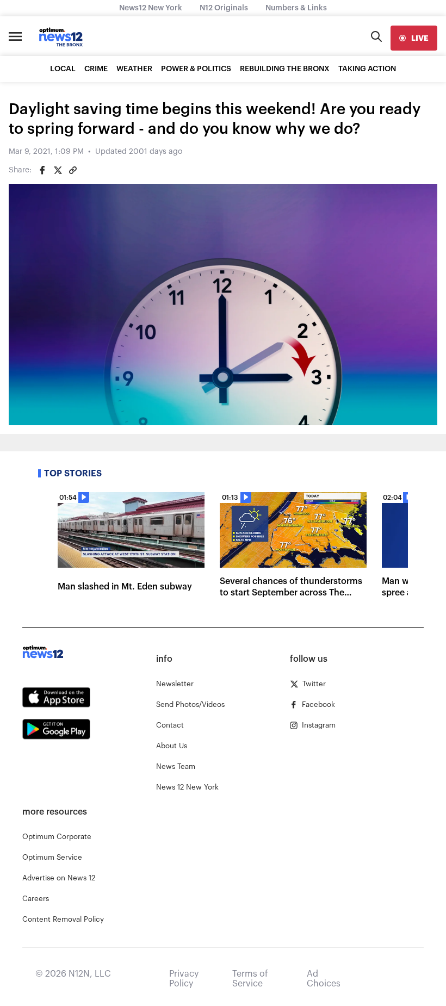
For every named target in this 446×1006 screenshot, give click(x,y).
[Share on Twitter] (57, 170)
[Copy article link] (73, 170)
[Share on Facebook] (42, 170)
